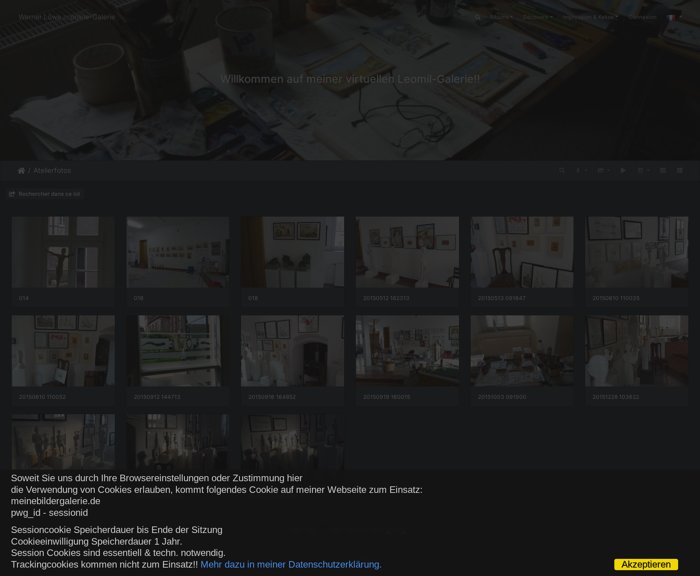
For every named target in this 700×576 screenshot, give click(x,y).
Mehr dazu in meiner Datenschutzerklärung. (291, 564)
